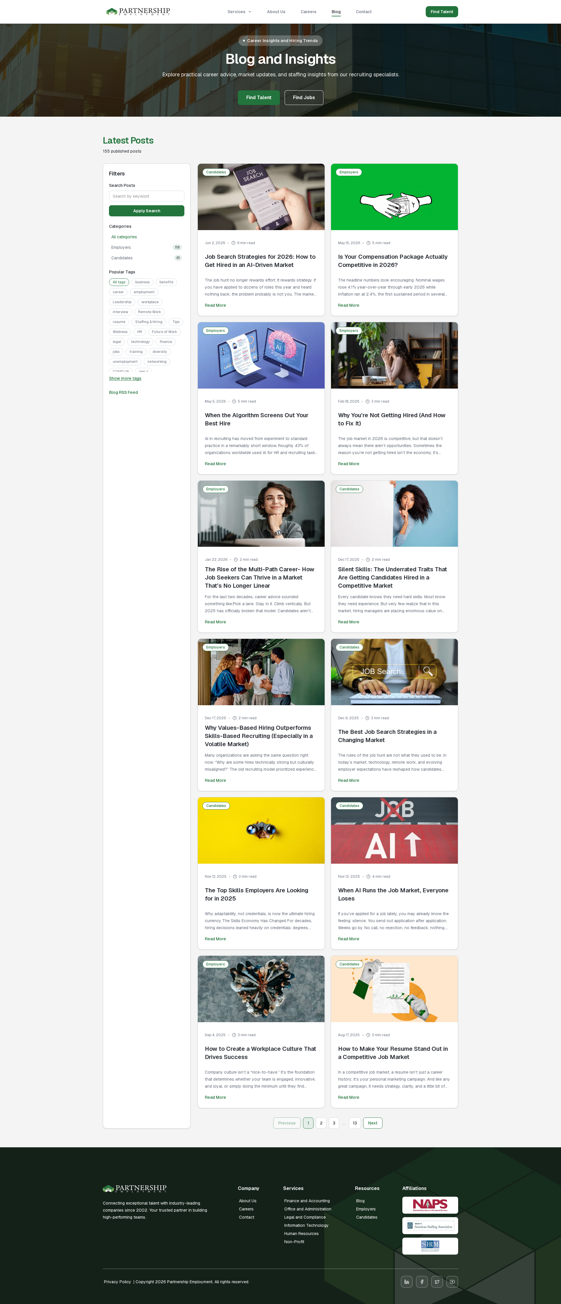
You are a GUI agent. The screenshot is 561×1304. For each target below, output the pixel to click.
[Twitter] (437, 1282)
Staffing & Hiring (148, 322)
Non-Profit (294, 1241)
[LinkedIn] (407, 1282)
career (118, 292)
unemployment (125, 361)
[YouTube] (452, 1282)
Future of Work (164, 332)
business (142, 282)
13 (355, 1123)
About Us (276, 11)
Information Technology (306, 1225)
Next (373, 1123)
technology (140, 341)
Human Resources (301, 1233)
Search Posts (122, 185)
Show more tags (125, 378)
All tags (119, 282)
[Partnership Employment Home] (138, 11)
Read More (215, 305)
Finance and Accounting (307, 1200)
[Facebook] (422, 1282)
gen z (143, 371)
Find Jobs (304, 97)
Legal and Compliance (305, 1217)
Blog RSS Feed (123, 392)
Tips (175, 322)
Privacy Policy (117, 1281)
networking (157, 361)
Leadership (122, 302)
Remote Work (149, 312)
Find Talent (442, 11)
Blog (336, 11)
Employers (366, 1209)
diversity (160, 351)
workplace (150, 302)
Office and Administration (307, 1209)
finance (166, 341)
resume (119, 322)
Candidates (367, 1217)
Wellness (120, 332)
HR (139, 332)
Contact (364, 11)
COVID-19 (121, 371)
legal (117, 341)
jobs (116, 351)
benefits (166, 282)
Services (236, 11)
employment (144, 292)
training (136, 351)
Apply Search (146, 210)
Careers (308, 11)
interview (120, 312)
